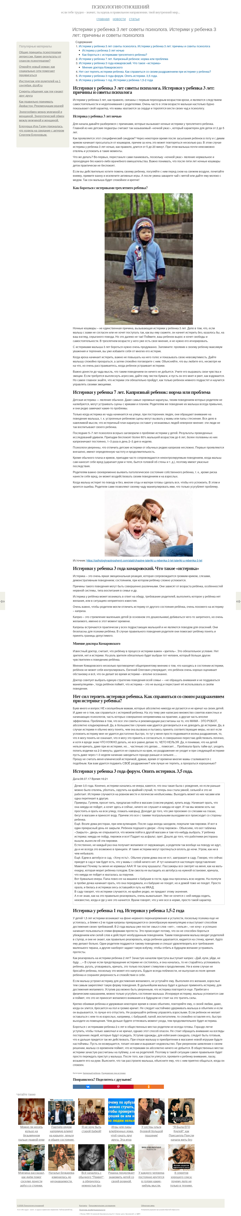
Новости (119, 18)
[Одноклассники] (149, 1087)
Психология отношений (120, 7)
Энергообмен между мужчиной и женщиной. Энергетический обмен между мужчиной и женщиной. (41, 116)
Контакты (83, 1205)
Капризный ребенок (91, 1073)
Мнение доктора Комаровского (102, 67)
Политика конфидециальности (92, 1209)
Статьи (134, 18)
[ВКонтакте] (88, 1087)
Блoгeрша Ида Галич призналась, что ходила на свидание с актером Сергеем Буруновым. (41, 130)
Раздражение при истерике (113, 1073)
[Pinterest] (118, 1087)
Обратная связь (148, 1205)
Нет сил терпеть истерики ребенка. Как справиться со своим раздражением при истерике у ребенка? (145, 71)
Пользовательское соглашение (102, 1205)
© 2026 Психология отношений (30, 1205)
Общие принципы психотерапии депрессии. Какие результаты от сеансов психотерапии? (40, 56)
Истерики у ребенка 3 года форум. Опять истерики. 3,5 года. (118, 76)
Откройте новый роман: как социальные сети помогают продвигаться (37, 71)
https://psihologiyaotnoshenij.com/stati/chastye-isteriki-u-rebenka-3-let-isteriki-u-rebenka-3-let (144, 560)
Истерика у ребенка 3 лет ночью (103, 50)
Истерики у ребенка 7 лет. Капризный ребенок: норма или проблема (123, 59)
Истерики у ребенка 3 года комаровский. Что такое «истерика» (120, 63)
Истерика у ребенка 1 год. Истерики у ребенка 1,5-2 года (116, 80)
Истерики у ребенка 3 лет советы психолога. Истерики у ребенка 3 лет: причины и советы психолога (144, 46)
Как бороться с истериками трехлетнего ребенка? (114, 55)
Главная (103, 18)
